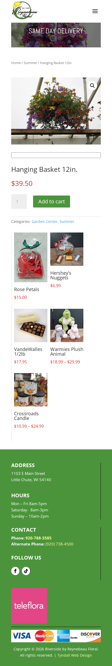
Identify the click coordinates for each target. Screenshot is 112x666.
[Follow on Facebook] (15, 571)
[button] (92, 85)
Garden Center (45, 221)
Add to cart (51, 201)
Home (16, 62)
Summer (30, 62)
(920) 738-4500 (59, 543)
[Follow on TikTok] (26, 571)
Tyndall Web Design (74, 655)
